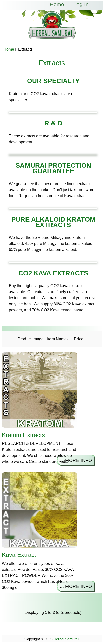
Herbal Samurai (66, 639)
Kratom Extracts (23, 435)
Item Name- (57, 339)
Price (78, 339)
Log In (81, 4)
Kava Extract (19, 554)
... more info (76, 460)
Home (57, 4)
